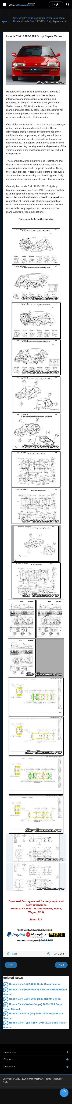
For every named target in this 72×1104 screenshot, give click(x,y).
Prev (10, 964)
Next (61, 964)
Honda (14, 954)
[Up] (64, 1092)
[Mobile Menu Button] (4, 4)
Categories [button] (9, 1052)
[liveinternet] (61, 1088)
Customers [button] (9, 1066)
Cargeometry (34, 1079)
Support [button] (7, 1059)
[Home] (4, 21)
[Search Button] (67, 4)
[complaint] (49, 954)
